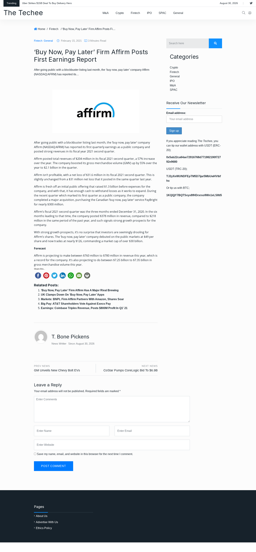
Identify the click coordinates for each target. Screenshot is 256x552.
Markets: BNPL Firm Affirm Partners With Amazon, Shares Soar (82, 299)
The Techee (23, 12)
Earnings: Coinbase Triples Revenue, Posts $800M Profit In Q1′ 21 (84, 308)
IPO (149, 12)
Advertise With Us (47, 522)
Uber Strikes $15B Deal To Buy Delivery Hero (47, 3)
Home (41, 29)
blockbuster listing (78, 142)
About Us (41, 516)
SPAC (162, 12)
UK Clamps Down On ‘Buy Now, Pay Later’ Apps (72, 294)
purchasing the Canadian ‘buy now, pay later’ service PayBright (116, 200)
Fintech (135, 12)
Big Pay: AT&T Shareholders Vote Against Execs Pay (76, 303)
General (178, 12)
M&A (106, 12)
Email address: (176, 112)
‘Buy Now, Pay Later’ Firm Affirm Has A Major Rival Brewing (80, 290)
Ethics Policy (44, 528)
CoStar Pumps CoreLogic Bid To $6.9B (130, 370)
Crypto (120, 12)
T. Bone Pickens (70, 336)
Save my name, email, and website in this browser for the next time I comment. (85, 454)
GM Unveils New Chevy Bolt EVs (57, 370)
